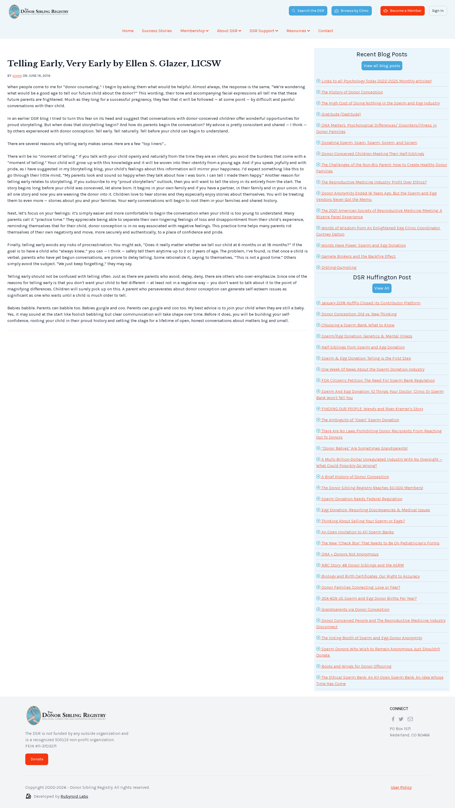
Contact (325, 30)
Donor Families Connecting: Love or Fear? (360, 587)
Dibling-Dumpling (338, 267)
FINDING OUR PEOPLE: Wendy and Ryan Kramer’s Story (371, 408)
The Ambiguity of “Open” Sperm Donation (359, 419)
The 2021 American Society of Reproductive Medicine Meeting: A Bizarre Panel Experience (379, 213)
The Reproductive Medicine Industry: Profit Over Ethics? (373, 182)
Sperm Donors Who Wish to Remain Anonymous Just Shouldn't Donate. (378, 652)
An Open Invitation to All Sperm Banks (357, 531)
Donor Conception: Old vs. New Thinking (358, 313)
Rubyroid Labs (74, 796)
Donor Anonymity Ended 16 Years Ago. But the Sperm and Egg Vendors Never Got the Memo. (376, 196)
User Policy (401, 787)
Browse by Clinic (355, 10)
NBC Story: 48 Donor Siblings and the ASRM (362, 565)
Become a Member (406, 10)
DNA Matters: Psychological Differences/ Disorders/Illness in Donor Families (376, 128)
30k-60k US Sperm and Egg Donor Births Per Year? (368, 598)
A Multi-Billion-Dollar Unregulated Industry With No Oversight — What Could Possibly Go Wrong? (379, 462)
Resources (296, 30)
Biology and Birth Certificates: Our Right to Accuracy (370, 576)
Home (127, 30)
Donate (37, 759)
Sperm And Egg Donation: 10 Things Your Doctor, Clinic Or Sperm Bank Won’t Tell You (380, 394)
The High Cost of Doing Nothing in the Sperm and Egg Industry (380, 103)
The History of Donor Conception (351, 92)
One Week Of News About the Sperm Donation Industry (372, 369)
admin (17, 76)
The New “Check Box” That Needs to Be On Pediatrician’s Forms (379, 543)
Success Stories (157, 30)
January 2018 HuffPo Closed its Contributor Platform (370, 302)
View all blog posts (382, 65)
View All (381, 288)
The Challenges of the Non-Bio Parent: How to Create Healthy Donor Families (381, 168)
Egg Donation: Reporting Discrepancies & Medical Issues (375, 509)
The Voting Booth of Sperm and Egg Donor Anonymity (371, 637)
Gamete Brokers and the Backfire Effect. (358, 256)
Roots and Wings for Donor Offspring (355, 666)
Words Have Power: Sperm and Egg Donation (363, 245)
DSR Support (262, 30)
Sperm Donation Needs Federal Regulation (361, 498)
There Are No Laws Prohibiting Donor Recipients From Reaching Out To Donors (379, 434)
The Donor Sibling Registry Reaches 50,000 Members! (371, 487)
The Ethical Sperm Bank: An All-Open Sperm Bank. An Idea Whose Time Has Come (379, 680)
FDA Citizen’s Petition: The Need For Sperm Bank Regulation (377, 380)
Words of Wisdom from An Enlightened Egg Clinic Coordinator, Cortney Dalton (378, 231)
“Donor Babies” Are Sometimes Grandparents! (364, 448)
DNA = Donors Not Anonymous (349, 554)
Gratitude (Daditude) (340, 114)
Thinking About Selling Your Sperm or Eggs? (362, 520)
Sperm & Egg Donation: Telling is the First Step (365, 358)
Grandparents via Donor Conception (354, 609)
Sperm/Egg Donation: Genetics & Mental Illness (366, 336)
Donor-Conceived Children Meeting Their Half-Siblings (372, 153)
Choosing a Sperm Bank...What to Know (357, 325)
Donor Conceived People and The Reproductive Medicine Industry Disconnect (381, 623)
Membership (192, 30)
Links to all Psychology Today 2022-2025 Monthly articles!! (376, 80)
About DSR (227, 30)
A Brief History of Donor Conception (354, 476)
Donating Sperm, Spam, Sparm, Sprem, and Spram (368, 142)
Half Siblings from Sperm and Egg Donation (362, 347)
